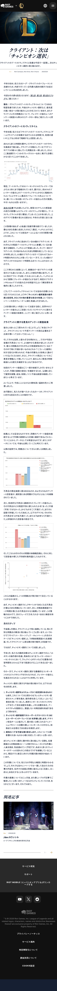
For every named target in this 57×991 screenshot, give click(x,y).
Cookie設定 (28, 966)
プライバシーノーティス (28, 934)
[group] (28, 825)
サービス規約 (28, 942)
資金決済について (28, 958)
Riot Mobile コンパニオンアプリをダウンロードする (28, 883)
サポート (28, 874)
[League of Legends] (21, 6)
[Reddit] (37, 899)
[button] (10, 72)
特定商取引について (28, 950)
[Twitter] (28, 899)
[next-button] (51, 852)
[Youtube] (19, 899)
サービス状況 (28, 866)
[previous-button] (45, 852)
